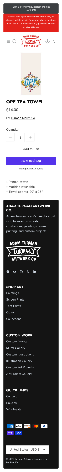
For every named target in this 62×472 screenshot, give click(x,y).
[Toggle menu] (8, 41)
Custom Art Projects (20, 367)
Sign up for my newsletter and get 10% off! (31, 8)
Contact (11, 396)
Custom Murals (16, 341)
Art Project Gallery (19, 374)
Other (10, 312)
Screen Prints (15, 299)
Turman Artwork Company (29, 459)
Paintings (12, 293)
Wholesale (14, 409)
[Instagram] (21, 272)
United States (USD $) (25, 449)
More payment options (31, 168)
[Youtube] (14, 272)
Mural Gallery (15, 348)
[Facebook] (7, 272)
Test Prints (13, 306)
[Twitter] (28, 272)
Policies (11, 403)
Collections (13, 319)
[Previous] (8, 8)
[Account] (46, 41)
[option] (31, 74)
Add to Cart (31, 149)
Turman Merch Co (23, 118)
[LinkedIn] (34, 272)
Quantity (12, 130)
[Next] (53, 8)
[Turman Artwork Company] (31, 41)
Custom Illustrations (20, 354)
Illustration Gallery (19, 361)
